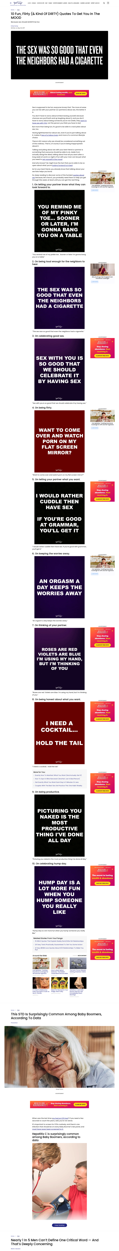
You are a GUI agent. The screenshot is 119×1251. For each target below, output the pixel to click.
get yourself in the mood (52, 159)
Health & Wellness (73, 3)
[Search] (103, 3)
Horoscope (40, 3)
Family (50, 3)
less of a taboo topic (49, 135)
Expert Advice (95, 3)
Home (12, 10)
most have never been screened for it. (47, 1129)
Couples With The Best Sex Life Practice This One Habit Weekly (58, 786)
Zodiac (34, 3)
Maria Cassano (15, 1249)
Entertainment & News (60, 3)
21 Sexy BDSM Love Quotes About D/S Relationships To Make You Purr (59, 949)
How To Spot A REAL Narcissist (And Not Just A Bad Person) (57, 779)
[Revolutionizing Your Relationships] (18, 3)
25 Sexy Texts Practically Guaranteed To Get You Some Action (58, 944)
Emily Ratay (14, 26)
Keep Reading (59, 1225)
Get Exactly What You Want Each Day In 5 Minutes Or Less (57, 782)
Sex (18, 10)
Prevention (14, 1023)
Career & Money (85, 3)
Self (46, 3)
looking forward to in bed (62, 165)
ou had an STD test (60, 1118)
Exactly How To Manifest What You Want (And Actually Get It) (58, 775)
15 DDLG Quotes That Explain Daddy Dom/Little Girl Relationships (59, 941)
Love (29, 3)
